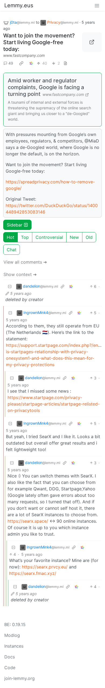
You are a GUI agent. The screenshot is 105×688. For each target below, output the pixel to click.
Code (9, 667)
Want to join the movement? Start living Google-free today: (39, 42)
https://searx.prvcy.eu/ (45, 567)
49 (10, 63)
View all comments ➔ (25, 262)
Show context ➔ (20, 274)
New (74, 237)
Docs (9, 656)
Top (25, 237)
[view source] (65, 63)
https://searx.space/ (28, 521)
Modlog (12, 635)
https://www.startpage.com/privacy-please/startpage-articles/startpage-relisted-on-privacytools (54, 404)
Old (89, 237)
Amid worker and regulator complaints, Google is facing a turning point (46, 87)
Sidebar (14, 225)
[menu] (97, 5)
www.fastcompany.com (24, 55)
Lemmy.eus (18, 5)
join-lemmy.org (19, 678)
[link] (21, 63)
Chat (11, 249)
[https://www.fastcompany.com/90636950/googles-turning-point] (92, 42)
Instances (13, 646)
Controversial (49, 237)
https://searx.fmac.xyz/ (32, 573)
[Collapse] (9, 286)
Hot (10, 237)
